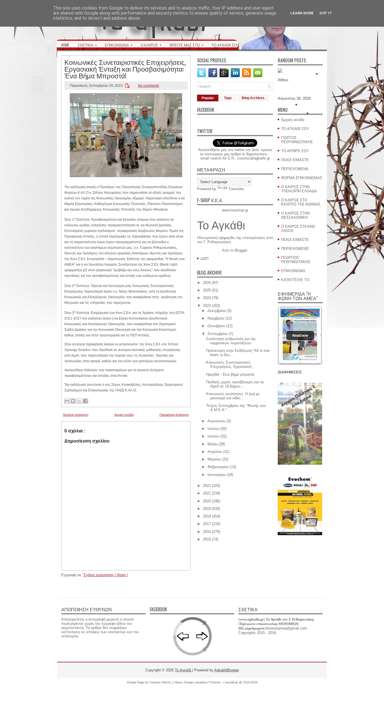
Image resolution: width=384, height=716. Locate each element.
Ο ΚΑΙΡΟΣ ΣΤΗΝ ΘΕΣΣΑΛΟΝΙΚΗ (295, 215)
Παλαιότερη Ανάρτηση (174, 414)
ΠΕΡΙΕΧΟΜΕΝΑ (294, 169)
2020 (207, 501)
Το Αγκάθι (221, 225)
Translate (236, 189)
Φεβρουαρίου (218, 467)
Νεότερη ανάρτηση (75, 414)
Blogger (241, 250)
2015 (207, 539)
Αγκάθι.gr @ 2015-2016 (241, 682)
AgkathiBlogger (226, 670)
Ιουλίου (213, 429)
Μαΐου (212, 444)
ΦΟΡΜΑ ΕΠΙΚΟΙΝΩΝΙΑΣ (301, 178)
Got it (325, 13)
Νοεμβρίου (215, 318)
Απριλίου (214, 452)
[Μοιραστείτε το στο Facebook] (85, 401)
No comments (148, 86)
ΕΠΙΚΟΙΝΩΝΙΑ (119, 45)
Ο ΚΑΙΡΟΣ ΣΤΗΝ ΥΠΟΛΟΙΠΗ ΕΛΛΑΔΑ (299, 189)
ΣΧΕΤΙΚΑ (87, 45)
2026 (207, 283)
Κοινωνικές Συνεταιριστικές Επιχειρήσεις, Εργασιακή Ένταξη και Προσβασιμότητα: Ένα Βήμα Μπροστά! (125, 68)
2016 (207, 532)
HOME (65, 45)
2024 (207, 298)
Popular (208, 98)
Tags (228, 98)
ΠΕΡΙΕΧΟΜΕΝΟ (295, 249)
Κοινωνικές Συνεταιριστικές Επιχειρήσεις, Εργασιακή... (230, 364)
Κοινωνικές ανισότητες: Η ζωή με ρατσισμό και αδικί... (233, 396)
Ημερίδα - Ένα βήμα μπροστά (230, 374)
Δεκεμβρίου (216, 311)
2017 (207, 524)
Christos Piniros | (161, 682)
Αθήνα (283, 80)
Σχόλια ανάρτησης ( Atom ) (105, 575)
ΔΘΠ (204, 259)
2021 (207, 493)
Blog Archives (253, 98)
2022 (207, 486)
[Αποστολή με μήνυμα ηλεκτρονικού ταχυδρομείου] (67, 401)
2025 (207, 290)
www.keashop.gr (235, 210)
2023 (207, 306)
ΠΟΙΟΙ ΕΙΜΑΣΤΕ (295, 160)
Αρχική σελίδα (124, 414)
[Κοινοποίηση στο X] (79, 401)
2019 (207, 509)
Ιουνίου (213, 436)
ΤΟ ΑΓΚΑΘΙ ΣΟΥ (225, 45)
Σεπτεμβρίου (217, 334)
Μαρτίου (214, 459)
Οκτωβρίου (216, 326)
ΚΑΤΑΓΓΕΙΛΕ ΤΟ (295, 280)
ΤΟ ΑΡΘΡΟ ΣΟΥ (295, 151)
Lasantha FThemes (208, 682)
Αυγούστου (216, 421)
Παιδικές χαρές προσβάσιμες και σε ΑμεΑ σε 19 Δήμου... (235, 384)
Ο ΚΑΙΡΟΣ (151, 45)
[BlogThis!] (73, 401)
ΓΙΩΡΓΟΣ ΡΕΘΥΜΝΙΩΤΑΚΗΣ (297, 140)
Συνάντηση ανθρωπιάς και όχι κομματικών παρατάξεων (231, 341)
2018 (207, 516)
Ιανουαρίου (216, 475)
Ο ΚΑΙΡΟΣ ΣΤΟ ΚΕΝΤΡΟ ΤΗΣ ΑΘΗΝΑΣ (300, 202)
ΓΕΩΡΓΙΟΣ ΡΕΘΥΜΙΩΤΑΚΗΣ (295, 260)
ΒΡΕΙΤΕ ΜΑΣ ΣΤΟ (187, 45)
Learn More (302, 13)
